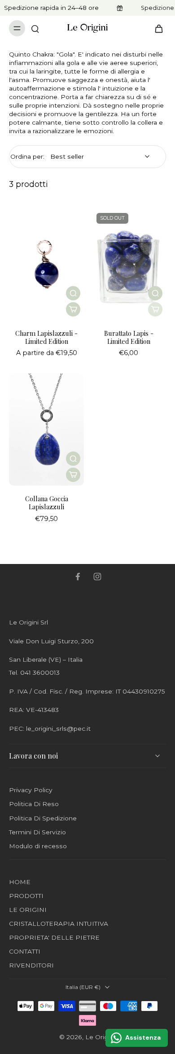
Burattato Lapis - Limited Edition (128, 337)
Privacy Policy (30, 790)
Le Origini (100, 1037)
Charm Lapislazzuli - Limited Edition (46, 337)
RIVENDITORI (31, 965)
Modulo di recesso (38, 846)
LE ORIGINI (28, 909)
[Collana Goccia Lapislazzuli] (46, 429)
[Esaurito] (155, 309)
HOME (20, 881)
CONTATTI (24, 951)
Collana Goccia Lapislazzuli (46, 502)
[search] (35, 28)
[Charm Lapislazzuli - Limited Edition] (46, 264)
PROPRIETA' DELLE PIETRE (54, 937)
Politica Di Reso (34, 803)
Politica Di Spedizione (43, 818)
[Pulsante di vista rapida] (73, 293)
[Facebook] (78, 576)
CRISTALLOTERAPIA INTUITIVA (58, 923)
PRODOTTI (26, 895)
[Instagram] (97, 576)
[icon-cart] (156, 28)
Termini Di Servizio (37, 832)
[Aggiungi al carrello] (73, 309)
